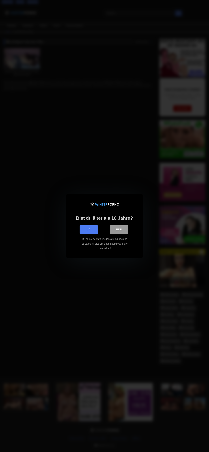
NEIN (119, 229)
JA (88, 229)
